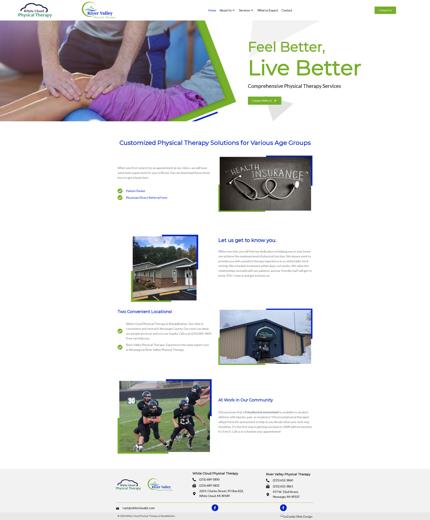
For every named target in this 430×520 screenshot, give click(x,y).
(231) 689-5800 (209, 479)
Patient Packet (135, 191)
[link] (212, 10)
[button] (385, 10)
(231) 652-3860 (283, 480)
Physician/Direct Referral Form (146, 197)
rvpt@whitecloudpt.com (139, 508)
